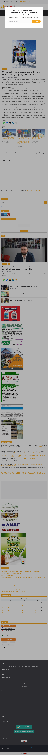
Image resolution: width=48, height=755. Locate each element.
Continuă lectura (24, 25)
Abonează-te (36, 21)
